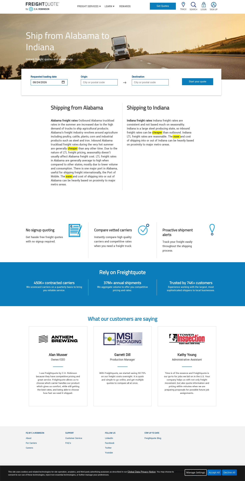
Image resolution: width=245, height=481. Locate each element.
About (28, 438)
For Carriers (31, 443)
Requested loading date (44, 77)
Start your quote (197, 81)
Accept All (214, 472)
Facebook (109, 443)
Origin (84, 77)
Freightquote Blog (152, 438)
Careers (29, 447)
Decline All (229, 472)
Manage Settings (195, 472)
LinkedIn (109, 438)
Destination (138, 77)
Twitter (108, 447)
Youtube (109, 452)
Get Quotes (163, 6)
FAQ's (68, 443)
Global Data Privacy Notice (142, 471)
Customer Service (73, 438)
